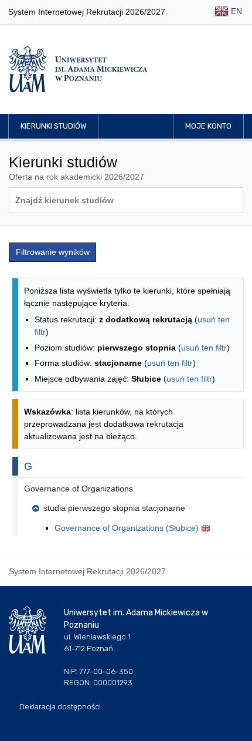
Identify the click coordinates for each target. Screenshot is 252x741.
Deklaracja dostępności (60, 706)
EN (235, 11)
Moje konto (208, 126)
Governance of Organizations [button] (78, 488)
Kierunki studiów (53, 126)
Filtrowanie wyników (53, 252)
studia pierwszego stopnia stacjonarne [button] (114, 508)
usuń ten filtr (204, 347)
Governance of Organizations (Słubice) (128, 528)
